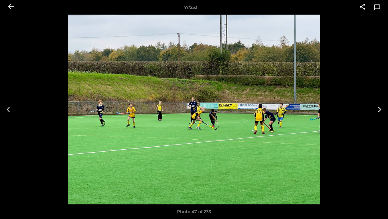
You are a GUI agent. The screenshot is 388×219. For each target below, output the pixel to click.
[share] (362, 7)
